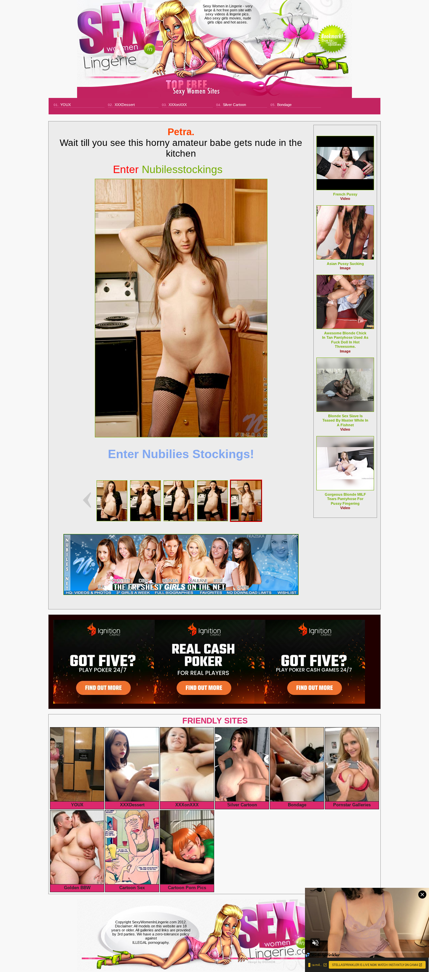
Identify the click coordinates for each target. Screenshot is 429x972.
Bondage (284, 105)
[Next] (181, 308)
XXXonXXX (178, 105)
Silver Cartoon (234, 105)
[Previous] (87, 500)
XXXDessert (125, 105)
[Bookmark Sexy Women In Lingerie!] (332, 44)
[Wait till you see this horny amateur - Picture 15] (246, 519)
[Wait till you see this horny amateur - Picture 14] (212, 519)
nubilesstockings (168, 169)
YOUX (65, 105)
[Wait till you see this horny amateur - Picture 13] (179, 519)
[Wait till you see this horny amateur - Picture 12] (145, 519)
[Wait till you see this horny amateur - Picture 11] (112, 519)
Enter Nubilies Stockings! (181, 454)
